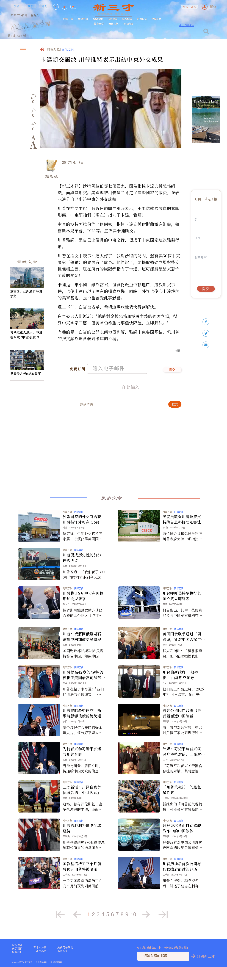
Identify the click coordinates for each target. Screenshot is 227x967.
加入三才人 (189, 7)
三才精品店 (40, 951)
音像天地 (113, 24)
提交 (172, 370)
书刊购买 (62, 951)
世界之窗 (83, 19)
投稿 (17, 6)
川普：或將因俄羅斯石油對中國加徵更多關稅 (82, 636)
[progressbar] (55, 24)
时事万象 (68, 19)
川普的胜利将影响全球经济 (82, 828)
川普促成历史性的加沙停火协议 (82, 557)
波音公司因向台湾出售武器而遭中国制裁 (182, 713)
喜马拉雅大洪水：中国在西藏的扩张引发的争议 (26, 334)
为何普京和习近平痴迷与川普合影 (82, 751)
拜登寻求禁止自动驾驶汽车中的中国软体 (182, 828)
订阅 (45, 6)
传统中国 (112, 19)
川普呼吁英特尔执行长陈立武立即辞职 (182, 595)
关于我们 (17, 948)
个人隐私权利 (41, 962)
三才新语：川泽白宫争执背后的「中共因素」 (82, 789)
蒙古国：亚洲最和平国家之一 (26, 293)
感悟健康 (127, 19)
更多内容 (128, 24)
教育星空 (99, 24)
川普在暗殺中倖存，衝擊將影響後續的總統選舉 (82, 713)
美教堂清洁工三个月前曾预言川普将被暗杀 (82, 866)
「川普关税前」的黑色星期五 (182, 789)
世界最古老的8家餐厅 (25, 373)
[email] (206, 345)
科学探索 (98, 19)
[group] (35, 30)
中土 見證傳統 (186, 25)
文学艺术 (157, 19)
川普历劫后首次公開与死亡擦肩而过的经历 (182, 866)
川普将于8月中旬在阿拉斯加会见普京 (83, 595)
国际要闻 (68, 49)
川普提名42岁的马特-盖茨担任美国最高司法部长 (83, 674)
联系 (31, 6)
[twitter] (206, 333)
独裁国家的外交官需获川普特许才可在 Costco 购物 (83, 519)
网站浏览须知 (56, 962)
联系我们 (17, 952)
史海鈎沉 (142, 19)
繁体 (213, 6)
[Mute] (47, 24)
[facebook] (206, 322)
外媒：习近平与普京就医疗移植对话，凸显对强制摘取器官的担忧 (182, 751)
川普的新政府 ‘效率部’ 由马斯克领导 (180, 674)
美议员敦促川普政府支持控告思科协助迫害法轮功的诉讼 (182, 519)
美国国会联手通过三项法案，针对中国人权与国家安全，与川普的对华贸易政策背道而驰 (182, 636)
